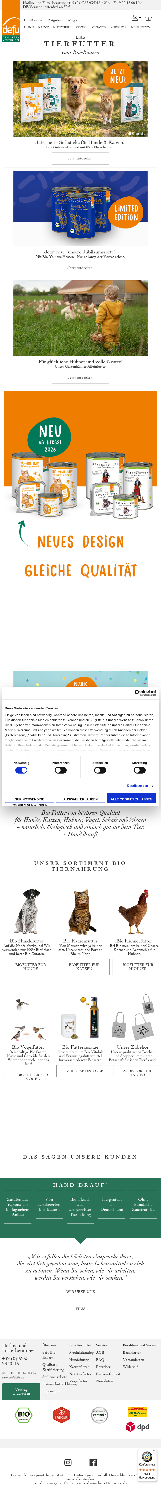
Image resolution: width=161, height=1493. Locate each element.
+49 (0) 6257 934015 (84, 3)
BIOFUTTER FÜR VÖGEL (32, 1077)
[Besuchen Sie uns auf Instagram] (67, 1462)
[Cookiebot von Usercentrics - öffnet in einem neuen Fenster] (137, 693)
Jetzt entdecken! (80, 159)
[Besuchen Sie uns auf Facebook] (93, 1462)
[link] (135, 15)
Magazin (75, 20)
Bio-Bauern (33, 20)
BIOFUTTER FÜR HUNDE (30, 967)
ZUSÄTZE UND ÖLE (85, 1071)
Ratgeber (55, 20)
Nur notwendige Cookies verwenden (30, 800)
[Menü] (154, 1451)
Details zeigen (137, 785)
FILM (81, 1309)
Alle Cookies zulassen (131, 799)
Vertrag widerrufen (21, 1392)
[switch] (61, 770)
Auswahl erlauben (80, 799)
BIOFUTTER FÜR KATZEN (84, 967)
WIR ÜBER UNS (80, 1292)
